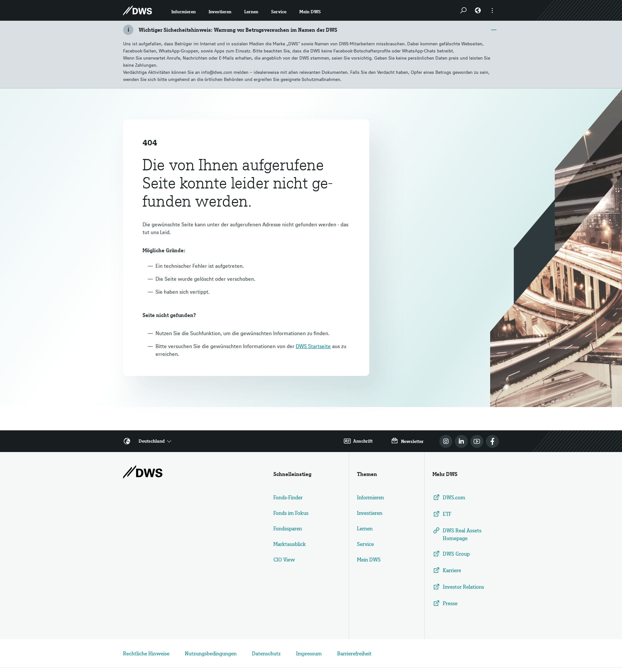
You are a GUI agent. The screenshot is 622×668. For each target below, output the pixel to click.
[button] (183, 10)
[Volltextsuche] (463, 10)
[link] (445, 441)
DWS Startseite (313, 346)
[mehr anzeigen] (492, 10)
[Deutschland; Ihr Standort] (477, 10)
